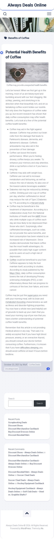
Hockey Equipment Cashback (30, 483)
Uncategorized (11, 369)
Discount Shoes (15, 425)
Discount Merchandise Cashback (23, 429)
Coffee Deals (34, 365)
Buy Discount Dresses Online (21, 432)
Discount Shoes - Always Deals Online (25, 452)
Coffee (13, 260)
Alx (42, 528)
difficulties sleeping (29, 347)
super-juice (33, 295)
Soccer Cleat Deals (26, 475)
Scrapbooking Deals (17, 422)
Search (11, 399)
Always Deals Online (27, 5)
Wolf (25, 364)
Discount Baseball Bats (18, 435)
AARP (37, 216)
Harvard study (37, 203)
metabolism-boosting (15, 302)
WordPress (26, 528)
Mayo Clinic (15, 273)
